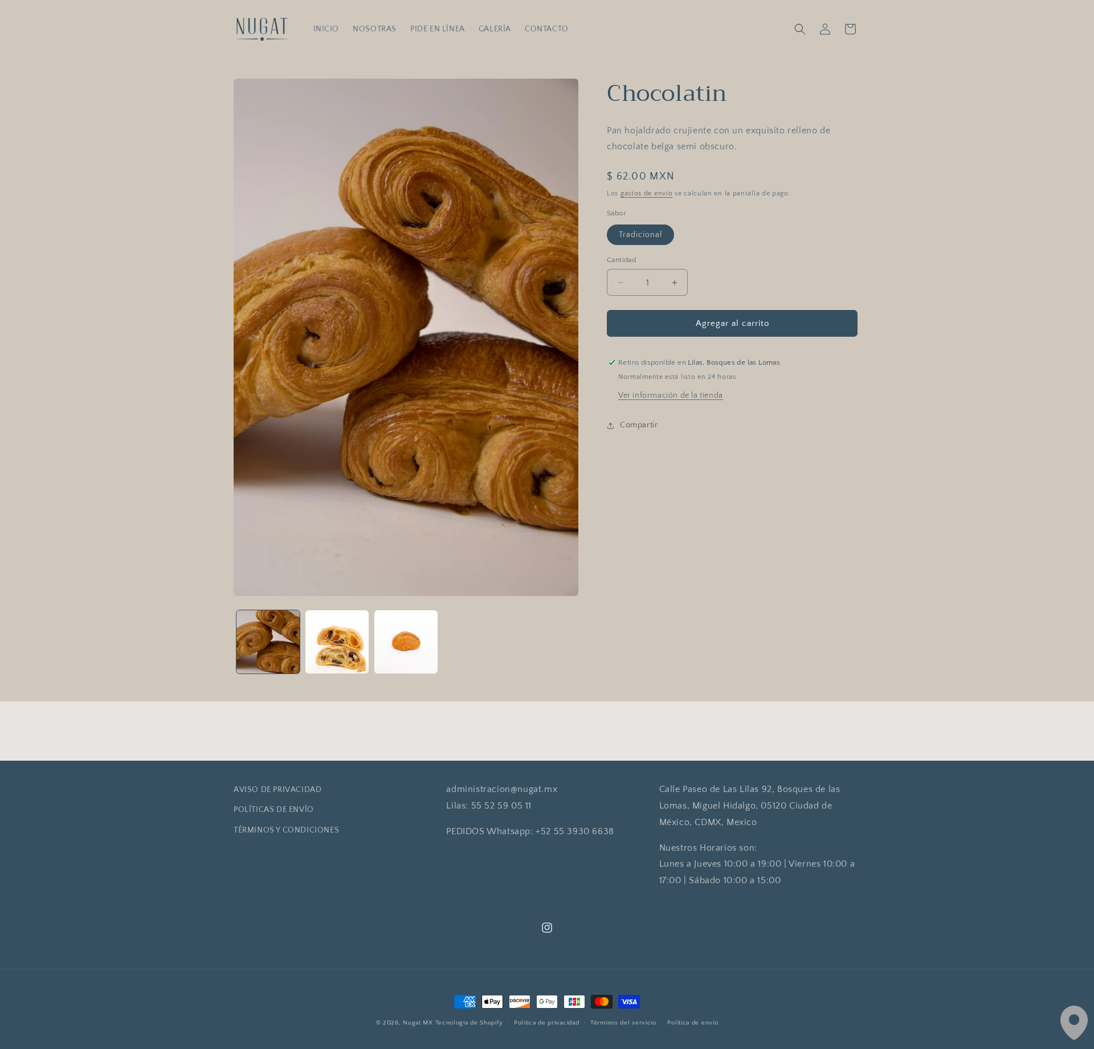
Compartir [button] (639, 425)
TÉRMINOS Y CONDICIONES (286, 829)
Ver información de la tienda (670, 395)
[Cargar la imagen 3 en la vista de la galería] (406, 642)
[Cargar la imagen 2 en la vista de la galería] (337, 642)
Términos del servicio (623, 1022)
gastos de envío (647, 194)
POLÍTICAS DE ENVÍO (274, 809)
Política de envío (692, 1022)
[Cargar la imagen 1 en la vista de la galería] (268, 642)
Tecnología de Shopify (469, 1022)
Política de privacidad (546, 1022)
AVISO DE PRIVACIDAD (277, 789)
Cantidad (621, 260)
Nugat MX (418, 1022)
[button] (800, 29)
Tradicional (640, 234)
